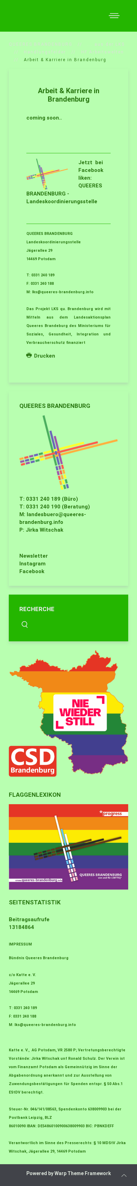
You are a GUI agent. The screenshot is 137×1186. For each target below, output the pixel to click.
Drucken (44, 356)
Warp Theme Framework (82, 1173)
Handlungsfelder (45, 52)
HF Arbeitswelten (102, 52)
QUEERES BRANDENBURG (40, 44)
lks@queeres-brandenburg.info (62, 292)
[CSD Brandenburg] (68, 713)
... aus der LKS (106, 44)
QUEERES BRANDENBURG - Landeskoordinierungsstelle (64, 193)
